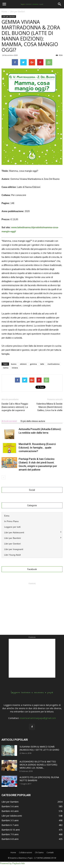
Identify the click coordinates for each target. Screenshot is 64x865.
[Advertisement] (32, 604)
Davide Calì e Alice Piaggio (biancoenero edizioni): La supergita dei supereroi (15, 407)
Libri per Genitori (8, 16)
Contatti (50, 852)
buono (13, 364)
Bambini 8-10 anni (11, 829)
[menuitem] (32, 515)
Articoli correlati (9, 421)
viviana (15, 368)
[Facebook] (32, 727)
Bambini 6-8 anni (10, 839)
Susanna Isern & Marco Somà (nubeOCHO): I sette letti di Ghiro (39, 748)
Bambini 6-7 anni (10, 825)
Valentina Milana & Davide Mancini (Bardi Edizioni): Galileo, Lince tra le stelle (49, 407)
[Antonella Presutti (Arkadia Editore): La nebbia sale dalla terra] (9, 433)
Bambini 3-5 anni (10, 820)
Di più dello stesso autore (33, 421)
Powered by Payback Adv (12, 863)
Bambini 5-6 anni (10, 806)
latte (42, 364)
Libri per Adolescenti (12, 815)
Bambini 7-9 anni (10, 834)
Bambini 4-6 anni (10, 811)
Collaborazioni (25, 852)
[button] (59, 4)
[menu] (32, 535)
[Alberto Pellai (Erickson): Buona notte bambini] (9, 781)
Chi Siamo (39, 852)
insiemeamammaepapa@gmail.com (38, 718)
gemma (33, 364)
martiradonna (53, 364)
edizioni (23, 364)
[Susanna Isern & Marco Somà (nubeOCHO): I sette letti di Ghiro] (9, 750)
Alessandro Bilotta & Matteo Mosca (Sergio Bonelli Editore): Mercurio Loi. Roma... (38, 764)
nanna (5, 368)
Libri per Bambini (10, 801)
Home (4, 11)
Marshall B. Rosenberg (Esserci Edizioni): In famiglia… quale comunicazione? (37, 447)
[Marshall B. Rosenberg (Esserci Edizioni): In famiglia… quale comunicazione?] (9, 447)
